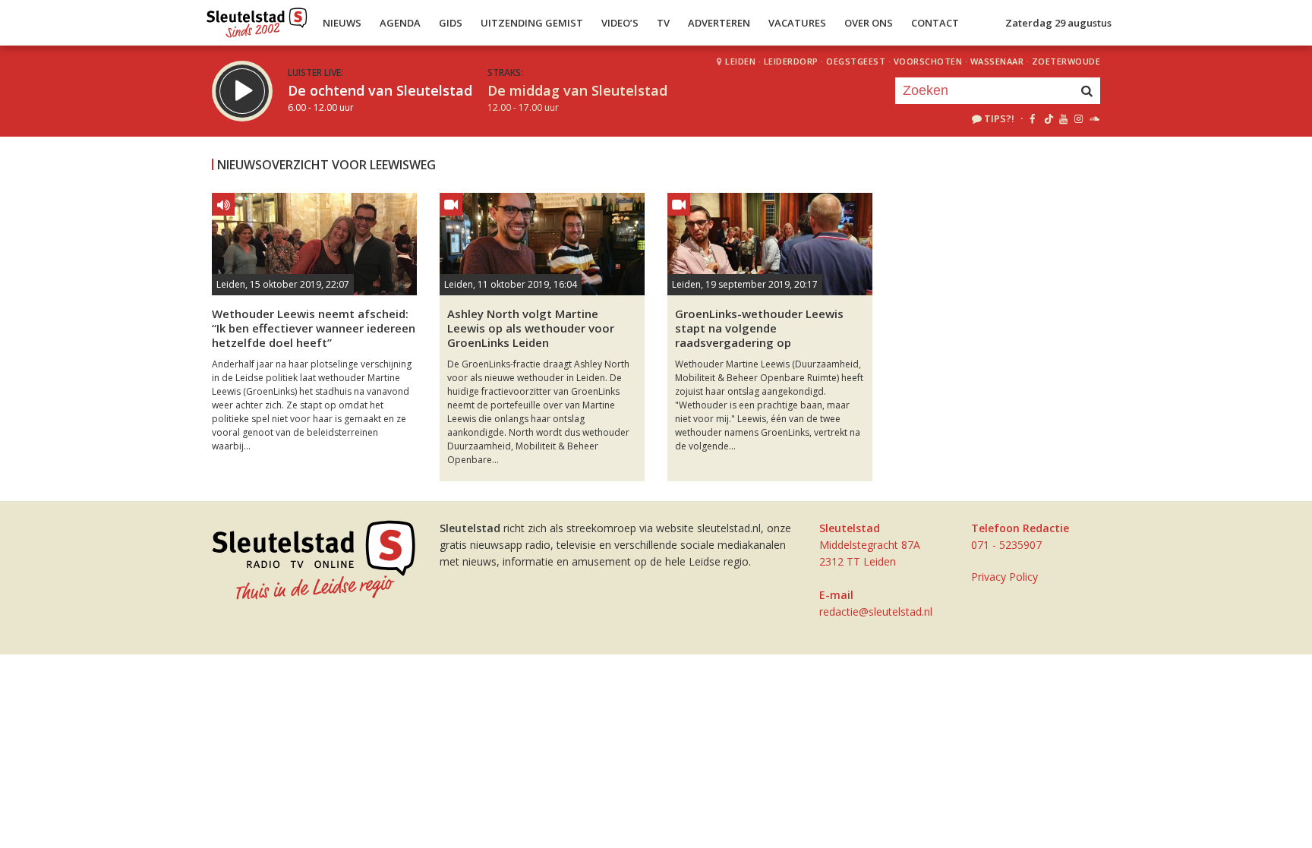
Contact (935, 23)
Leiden (740, 61)
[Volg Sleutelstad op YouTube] (1062, 118)
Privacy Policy (1004, 576)
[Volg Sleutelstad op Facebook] (1032, 118)
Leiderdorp (791, 61)
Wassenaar (997, 61)
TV (663, 23)
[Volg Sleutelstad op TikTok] (1047, 118)
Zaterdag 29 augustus (1058, 23)
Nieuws (342, 23)
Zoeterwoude (1066, 61)
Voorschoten (928, 61)
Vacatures (797, 23)
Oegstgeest (855, 61)
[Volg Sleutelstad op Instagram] (1078, 118)
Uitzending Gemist (532, 23)
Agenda (400, 23)
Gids (450, 23)
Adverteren (719, 23)
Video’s (620, 23)
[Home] (257, 19)
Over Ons (868, 23)
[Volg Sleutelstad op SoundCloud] (1093, 118)
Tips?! (999, 118)
